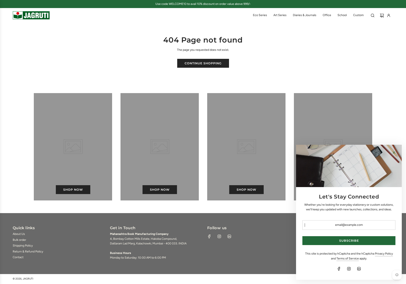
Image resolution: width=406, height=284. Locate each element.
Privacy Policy (384, 253)
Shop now (73, 190)
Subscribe (349, 241)
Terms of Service (347, 258)
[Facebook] (209, 236)
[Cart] (382, 15)
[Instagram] (219, 236)
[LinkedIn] (229, 236)
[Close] (394, 152)
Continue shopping (203, 63)
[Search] (372, 15)
